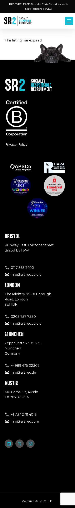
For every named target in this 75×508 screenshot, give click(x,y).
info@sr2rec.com (25, 421)
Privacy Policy (16, 144)
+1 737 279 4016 (23, 415)
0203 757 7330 (23, 317)
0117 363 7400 (22, 268)
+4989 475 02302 (25, 366)
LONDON (12, 285)
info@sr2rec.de (23, 372)
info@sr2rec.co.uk (26, 275)
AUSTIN (11, 383)
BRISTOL (12, 236)
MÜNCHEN (14, 334)
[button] (69, 21)
